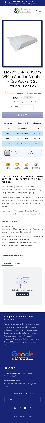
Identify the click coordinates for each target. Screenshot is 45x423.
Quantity (14, 107)
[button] (4, 10)
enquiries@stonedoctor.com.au (18, 373)
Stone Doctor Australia (25, 416)
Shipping (20, 102)
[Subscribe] (38, 399)
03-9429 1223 (10, 376)
